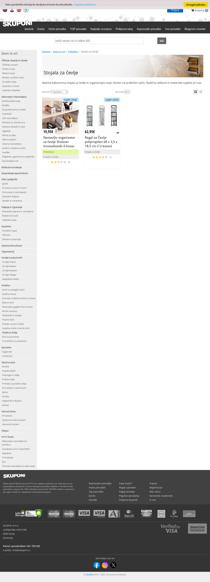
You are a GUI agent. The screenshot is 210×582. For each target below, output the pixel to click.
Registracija (155, 487)
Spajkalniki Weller (10, 279)
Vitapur (5, 430)
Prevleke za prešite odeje (14, 383)
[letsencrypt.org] (30, 518)
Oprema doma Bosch (11, 245)
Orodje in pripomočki (11, 257)
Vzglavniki (7, 351)
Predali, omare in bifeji (13, 323)
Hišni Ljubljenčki (9, 179)
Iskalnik (29, 29)
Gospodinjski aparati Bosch (14, 173)
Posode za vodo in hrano (14, 187)
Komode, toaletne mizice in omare (18, 298)
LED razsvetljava (10, 118)
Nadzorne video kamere (14, 419)
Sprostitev (6, 347)
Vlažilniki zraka (9, 219)
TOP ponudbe (78, 29)
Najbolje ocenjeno (101, 29)
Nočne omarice (9, 311)
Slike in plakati (9, 139)
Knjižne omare (9, 293)
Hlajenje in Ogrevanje (11, 207)
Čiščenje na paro (10, 64)
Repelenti (6, 453)
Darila (40, 29)
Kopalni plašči (8, 370)
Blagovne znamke (195, 29)
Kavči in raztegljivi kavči (13, 289)
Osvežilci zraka (9, 81)
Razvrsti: (46, 91)
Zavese (5, 405)
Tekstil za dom (8, 362)
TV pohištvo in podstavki (14, 341)
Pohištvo (5, 285)
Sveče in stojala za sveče (13, 148)
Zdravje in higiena (10, 196)
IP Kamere (7, 415)
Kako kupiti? (125, 483)
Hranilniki (6, 113)
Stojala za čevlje (9, 332)
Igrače (5, 183)
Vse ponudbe (173, 29)
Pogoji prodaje (127, 491)
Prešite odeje (8, 379)
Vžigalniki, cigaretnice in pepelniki (18, 156)
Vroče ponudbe (57, 29)
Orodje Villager (9, 274)
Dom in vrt (59, 51)
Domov (46, 51)
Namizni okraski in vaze (13, 126)
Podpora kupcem (128, 499)
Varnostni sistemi (10, 424)
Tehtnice (6, 234)
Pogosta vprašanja (129, 495)
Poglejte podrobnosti (84, 4)
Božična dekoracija (11, 101)
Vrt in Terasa (7, 436)
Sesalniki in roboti (10, 86)
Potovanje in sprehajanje (14, 192)
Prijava (175, 10)
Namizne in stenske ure (13, 122)
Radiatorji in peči (10, 215)
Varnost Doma (8, 411)
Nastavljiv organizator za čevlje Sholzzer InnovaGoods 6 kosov (59, 141)
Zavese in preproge (11, 239)
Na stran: (119, 91)
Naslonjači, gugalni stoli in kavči (17, 306)
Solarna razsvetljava (11, 143)
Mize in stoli (8, 302)
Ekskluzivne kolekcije (11, 167)
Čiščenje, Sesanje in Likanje (14, 60)
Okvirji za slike (9, 135)
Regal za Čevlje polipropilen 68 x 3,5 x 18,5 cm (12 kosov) (101, 141)
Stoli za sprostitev (10, 336)
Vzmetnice (7, 355)
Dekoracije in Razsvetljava (13, 96)
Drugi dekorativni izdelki (14, 109)
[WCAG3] (26, 10)
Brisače (5, 366)
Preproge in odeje (10, 375)
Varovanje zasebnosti (161, 495)
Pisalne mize (8, 319)
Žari (4, 461)
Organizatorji (7, 251)
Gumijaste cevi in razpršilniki (16, 448)
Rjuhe (5, 392)
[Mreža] (195, 91)
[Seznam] (200, 91)
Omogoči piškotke (195, 4)
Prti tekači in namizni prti (14, 387)
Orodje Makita (9, 266)
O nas (152, 499)
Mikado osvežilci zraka (13, 77)
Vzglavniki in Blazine (11, 400)
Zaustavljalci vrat (10, 160)
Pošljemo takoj (124, 29)
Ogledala (6, 130)
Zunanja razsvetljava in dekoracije (18, 466)
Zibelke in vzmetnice (12, 200)
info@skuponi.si (21, 550)
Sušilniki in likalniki (11, 90)
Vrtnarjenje (7, 457)
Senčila (5, 396)
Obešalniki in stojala (11, 315)
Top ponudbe (96, 491)
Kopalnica (6, 226)
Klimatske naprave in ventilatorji (17, 211)
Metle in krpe (8, 73)
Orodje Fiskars (9, 261)
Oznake (93, 499)
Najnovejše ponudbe (149, 29)
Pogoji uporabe (127, 487)
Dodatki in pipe (9, 230)
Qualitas (90, 574)
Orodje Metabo (9, 270)
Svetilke (6, 152)
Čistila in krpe (8, 68)
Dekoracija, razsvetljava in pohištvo (14, 443)
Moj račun (155, 491)
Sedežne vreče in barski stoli (15, 328)
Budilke (5, 105)
